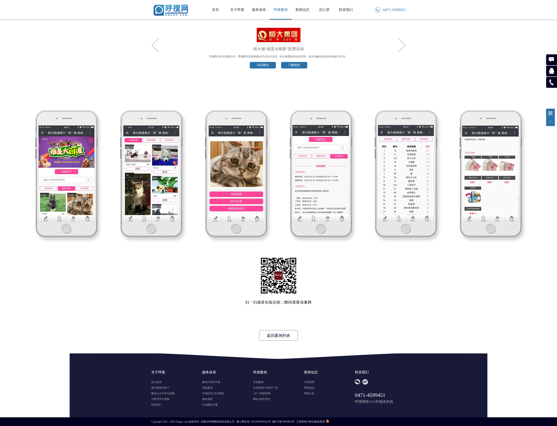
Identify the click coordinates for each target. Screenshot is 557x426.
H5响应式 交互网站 (213, 393)
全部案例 (258, 382)
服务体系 (259, 10)
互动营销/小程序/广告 (265, 387)
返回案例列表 (278, 335)
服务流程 (207, 399)
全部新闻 (309, 382)
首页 (215, 10)
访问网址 (263, 65)
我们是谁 (156, 382)
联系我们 (346, 10)
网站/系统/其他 (261, 399)
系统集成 (207, 387)
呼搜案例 (281, 10)
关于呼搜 (237, 10)
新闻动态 (302, 10)
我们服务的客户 (160, 387)
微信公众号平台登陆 (163, 393)
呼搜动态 (309, 387)
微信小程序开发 (211, 382)
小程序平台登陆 (160, 399)
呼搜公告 (309, 393)
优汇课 (324, 10)
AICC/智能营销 (261, 393)
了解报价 (294, 65)
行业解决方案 (210, 404)
